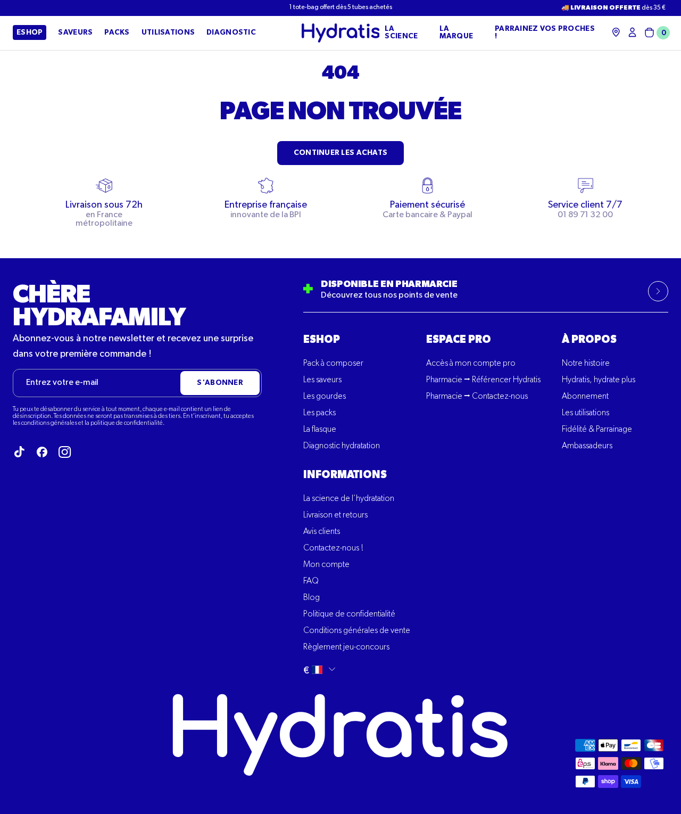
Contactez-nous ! (333, 548)
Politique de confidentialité (349, 614)
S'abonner (220, 383)
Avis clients (321, 532)
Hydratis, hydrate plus (598, 380)
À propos (589, 339)
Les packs (319, 413)
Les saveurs (322, 380)
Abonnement (585, 396)
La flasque (319, 429)
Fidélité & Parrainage (597, 429)
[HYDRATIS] (341, 33)
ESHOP (321, 339)
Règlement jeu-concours (346, 647)
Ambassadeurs (587, 446)
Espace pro (458, 339)
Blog (311, 598)
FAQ (311, 581)
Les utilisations (585, 413)
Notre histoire (586, 363)
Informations (345, 475)
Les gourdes (324, 396)
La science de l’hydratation (348, 499)
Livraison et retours (335, 515)
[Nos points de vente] (616, 32)
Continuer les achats (341, 153)
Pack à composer (333, 363)
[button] (655, 32)
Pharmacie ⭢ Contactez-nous (477, 396)
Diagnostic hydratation (341, 446)
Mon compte (326, 565)
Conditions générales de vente (356, 631)
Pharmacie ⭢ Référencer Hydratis (483, 380)
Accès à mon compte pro (471, 363)
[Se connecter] (632, 32)
